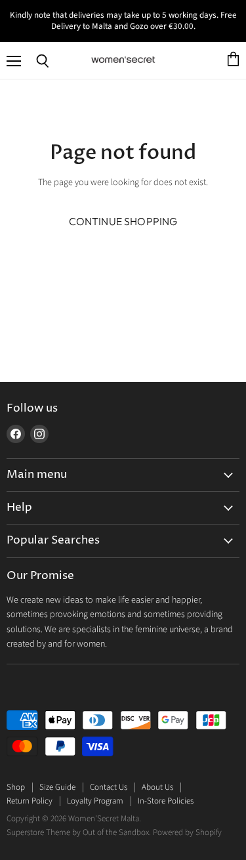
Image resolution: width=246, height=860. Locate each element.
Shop (16, 787)
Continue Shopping (123, 221)
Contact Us (108, 787)
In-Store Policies (166, 801)
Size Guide (57, 787)
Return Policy (29, 801)
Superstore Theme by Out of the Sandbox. (79, 832)
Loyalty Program (95, 801)
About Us (157, 787)
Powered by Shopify (187, 832)
